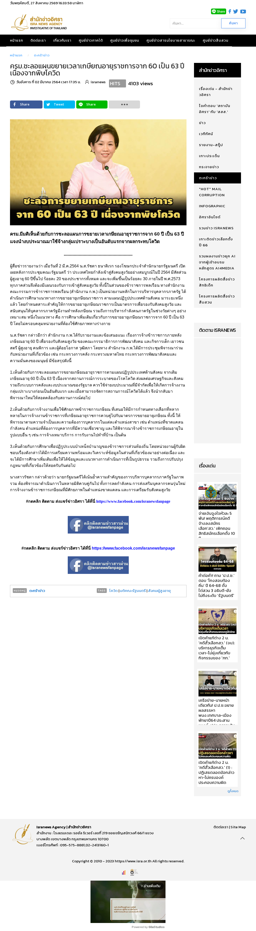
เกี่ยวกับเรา (62, 40)
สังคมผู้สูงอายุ (159, 590)
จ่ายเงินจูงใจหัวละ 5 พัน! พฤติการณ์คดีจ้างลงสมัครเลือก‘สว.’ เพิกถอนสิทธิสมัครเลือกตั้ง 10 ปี (216, 526)
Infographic (212, 206)
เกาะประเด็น (209, 156)
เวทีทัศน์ (206, 134)
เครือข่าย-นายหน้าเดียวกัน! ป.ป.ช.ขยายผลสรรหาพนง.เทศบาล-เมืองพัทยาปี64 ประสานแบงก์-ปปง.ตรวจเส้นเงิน (216, 715)
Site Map (238, 827)
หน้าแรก (16, 40)
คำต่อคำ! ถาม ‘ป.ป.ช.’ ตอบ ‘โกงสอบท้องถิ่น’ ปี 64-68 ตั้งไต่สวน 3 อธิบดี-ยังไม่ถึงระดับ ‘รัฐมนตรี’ (216, 585)
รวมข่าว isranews (216, 228)
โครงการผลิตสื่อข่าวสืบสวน (217, 299)
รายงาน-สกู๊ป (211, 145)
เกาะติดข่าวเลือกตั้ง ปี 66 (216, 242)
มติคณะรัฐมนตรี (133, 590)
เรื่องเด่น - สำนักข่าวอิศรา (215, 91)
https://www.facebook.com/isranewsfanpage (133, 501)
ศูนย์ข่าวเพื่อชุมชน (124, 40)
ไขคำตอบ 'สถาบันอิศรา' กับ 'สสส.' (214, 109)
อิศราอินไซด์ (209, 217)
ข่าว (202, 123)
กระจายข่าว (209, 167)
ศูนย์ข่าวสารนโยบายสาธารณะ (170, 40)
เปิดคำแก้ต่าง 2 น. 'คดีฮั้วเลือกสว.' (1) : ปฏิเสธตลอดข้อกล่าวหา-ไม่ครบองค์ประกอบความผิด (216, 772)
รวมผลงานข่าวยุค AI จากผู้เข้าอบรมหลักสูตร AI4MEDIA (217, 262)
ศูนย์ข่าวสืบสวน (215, 40)
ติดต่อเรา (38, 40)
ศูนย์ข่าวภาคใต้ (91, 40)
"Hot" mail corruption (212, 192)
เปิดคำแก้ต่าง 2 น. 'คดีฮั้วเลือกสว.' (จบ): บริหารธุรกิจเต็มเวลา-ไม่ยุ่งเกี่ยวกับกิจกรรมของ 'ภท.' (216, 648)
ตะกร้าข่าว (42, 55)
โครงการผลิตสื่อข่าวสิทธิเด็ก (217, 282)
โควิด (113, 590)
